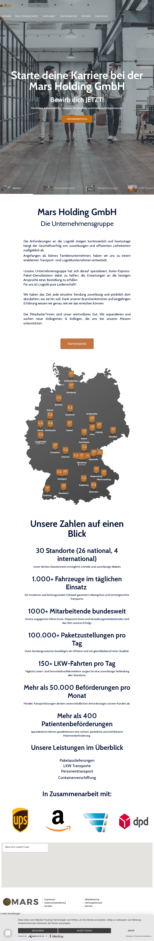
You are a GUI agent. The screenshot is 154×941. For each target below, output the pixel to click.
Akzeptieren (84, 930)
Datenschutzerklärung (55, 903)
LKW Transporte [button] (77, 765)
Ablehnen (38, 930)
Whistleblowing (92, 899)
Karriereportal (68, 16)
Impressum (101, 16)
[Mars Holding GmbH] (5, 5)
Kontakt (86, 16)
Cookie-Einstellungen (10, 913)
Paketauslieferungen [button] (77, 760)
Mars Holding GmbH (26, 16)
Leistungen (48, 16)
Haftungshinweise (93, 903)
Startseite (5, 16)
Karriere (88, 906)
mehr (131, 930)
